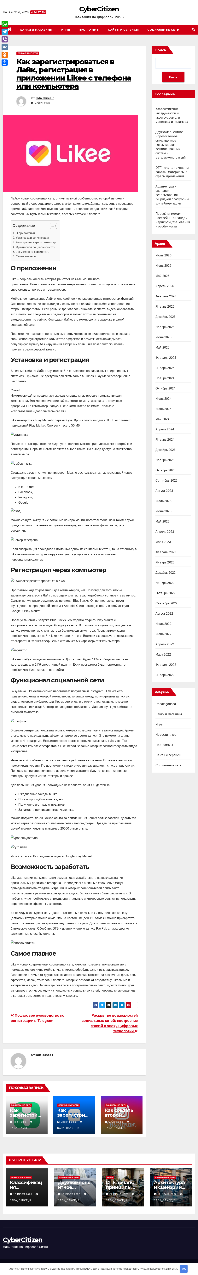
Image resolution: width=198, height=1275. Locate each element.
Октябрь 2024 (165, 388)
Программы (89, 29)
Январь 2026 (164, 306)
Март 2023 (163, 542)
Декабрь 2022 (165, 572)
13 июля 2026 (23, 1194)
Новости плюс (165, 734)
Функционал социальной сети (35, 247)
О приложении (25, 233)
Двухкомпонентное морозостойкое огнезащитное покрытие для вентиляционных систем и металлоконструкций (170, 144)
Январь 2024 (164, 439)
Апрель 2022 (164, 644)
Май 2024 (162, 419)
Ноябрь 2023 (164, 460)
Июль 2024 (163, 398)
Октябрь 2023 (165, 470)
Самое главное (26, 256)
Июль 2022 (163, 623)
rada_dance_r (45, 98)
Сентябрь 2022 (166, 603)
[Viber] (5, 39)
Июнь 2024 (163, 409)
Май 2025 (162, 347)
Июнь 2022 (163, 634)
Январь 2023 (164, 562)
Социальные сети (163, 29)
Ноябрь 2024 (164, 378)
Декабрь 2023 (165, 449)
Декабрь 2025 (165, 316)
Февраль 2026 (165, 296)
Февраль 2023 (165, 552)
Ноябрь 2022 (164, 582)
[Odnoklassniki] (5, 55)
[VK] (5, 47)
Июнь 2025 (163, 337)
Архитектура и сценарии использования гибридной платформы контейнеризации (172, 195)
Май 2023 (162, 521)
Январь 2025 (164, 368)
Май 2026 (162, 275)
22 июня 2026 (119, 1194)
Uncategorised (165, 704)
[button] (193, 29)
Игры (65, 29)
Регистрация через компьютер (36, 242)
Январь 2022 (164, 675)
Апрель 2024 (164, 429)
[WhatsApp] (5, 24)
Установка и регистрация (32, 237)
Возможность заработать (32, 251)
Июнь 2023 (163, 511)
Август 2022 (164, 613)
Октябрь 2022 (165, 593)
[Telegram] (5, 32)
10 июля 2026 (71, 1194)
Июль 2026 (163, 255)
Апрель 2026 (164, 286)
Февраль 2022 (165, 664)
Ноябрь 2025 (164, 327)
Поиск (160, 50)
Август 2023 (164, 490)
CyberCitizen (99, 9)
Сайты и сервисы (123, 29)
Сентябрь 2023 (166, 480)
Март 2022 (163, 654)
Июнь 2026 (163, 265)
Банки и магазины (36, 29)
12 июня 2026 (168, 1194)
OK (184, 1268)
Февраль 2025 (165, 357)
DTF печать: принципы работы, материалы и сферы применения (172, 172)
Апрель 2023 (164, 531)
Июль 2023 (163, 501)
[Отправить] (5, 62)
